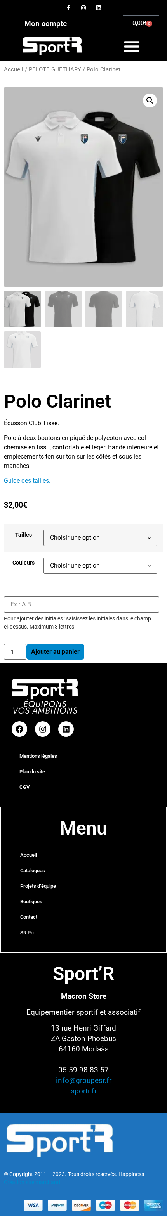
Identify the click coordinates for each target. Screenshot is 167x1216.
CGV (24, 787)
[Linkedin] (98, 7)
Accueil (13, 69)
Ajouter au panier (55, 651)
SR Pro (27, 932)
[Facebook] (19, 729)
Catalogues (32, 870)
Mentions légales (38, 756)
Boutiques (31, 901)
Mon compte (45, 23)
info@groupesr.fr (83, 1080)
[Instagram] (83, 7)
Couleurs (23, 563)
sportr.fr (84, 1090)
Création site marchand (32, 1182)
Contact (28, 917)
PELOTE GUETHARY (55, 69)
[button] (131, 46)
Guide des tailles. (27, 480)
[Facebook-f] (68, 7)
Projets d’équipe (38, 886)
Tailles (23, 535)
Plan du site (32, 771)
